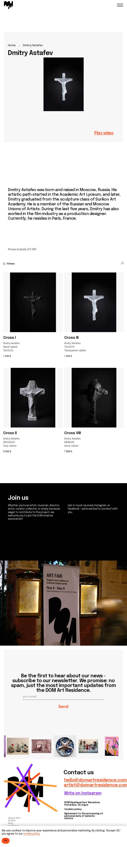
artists (12, 820)
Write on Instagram (82, 793)
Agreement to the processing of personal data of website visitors (83, 816)
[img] (8, 5)
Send (63, 707)
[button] (103, 133)
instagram (18, 542)
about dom (14, 818)
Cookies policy (72, 809)
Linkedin (16, 551)
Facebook (17, 547)
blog (10, 823)
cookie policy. (31, 833)
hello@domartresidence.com (95, 780)
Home (12, 45)
